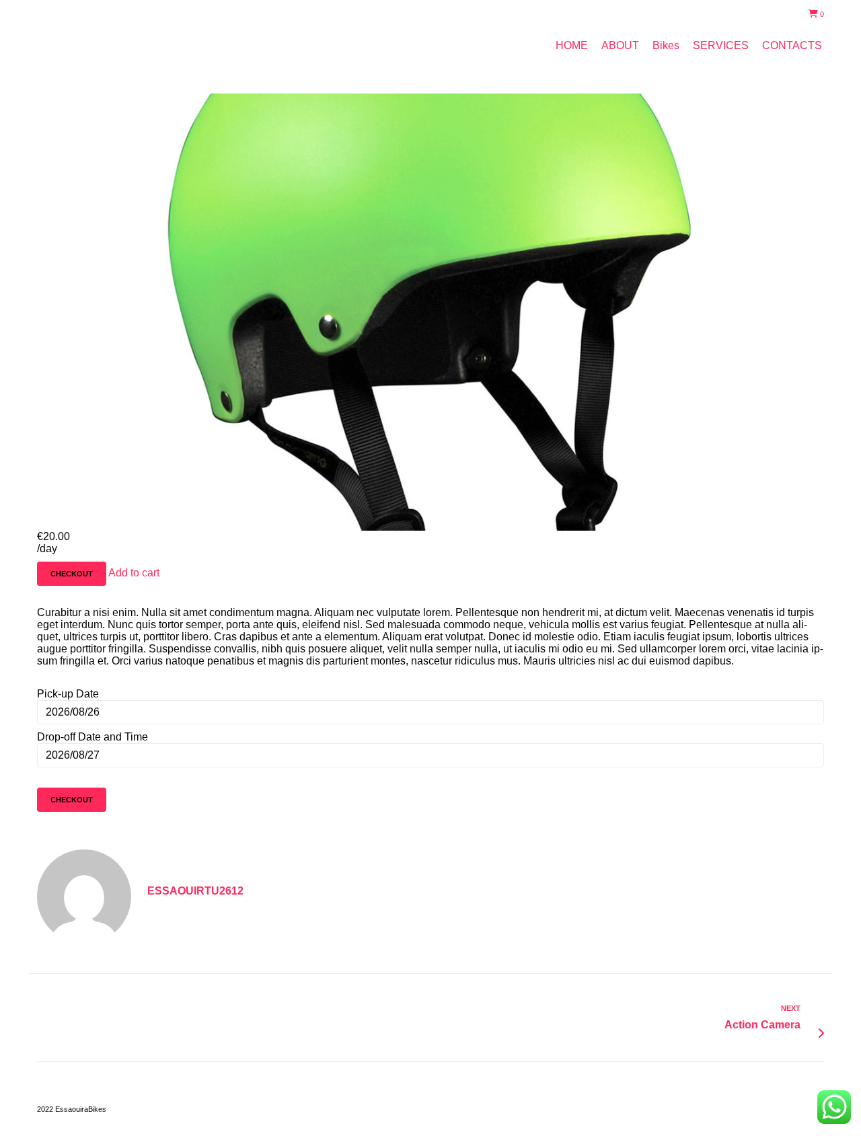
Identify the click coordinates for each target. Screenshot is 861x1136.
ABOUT (620, 45)
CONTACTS (792, 45)
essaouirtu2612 (195, 891)
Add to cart (133, 572)
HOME (572, 45)
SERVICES (721, 45)
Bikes (665, 45)
